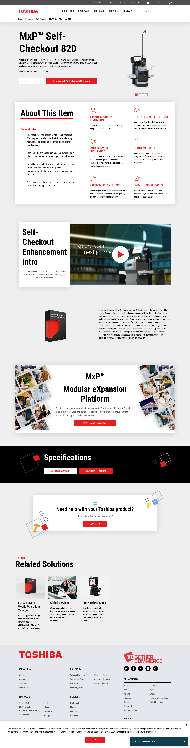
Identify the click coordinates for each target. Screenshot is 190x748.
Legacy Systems (101, 683)
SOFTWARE (99, 11)
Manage (73, 707)
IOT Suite (74, 683)
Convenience (24, 679)
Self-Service (41, 19)
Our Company (131, 679)
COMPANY (127, 11)
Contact (159, 3)
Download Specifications (96, 471)
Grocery (22, 675)
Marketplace (135, 3)
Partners (123, 3)
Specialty (23, 683)
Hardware (29, 19)
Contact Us (128, 706)
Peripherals (48, 711)
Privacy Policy (150, 732)
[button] (136, 94)
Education (128, 698)
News (152, 689)
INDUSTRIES (68, 11)
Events (152, 694)
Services (75, 696)
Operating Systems (102, 679)
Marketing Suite (76, 687)
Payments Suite (100, 675)
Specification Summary (60, 471)
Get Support (95, 524)
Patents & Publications (159, 698)
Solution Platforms (77, 675)
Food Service (24, 687)
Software (75, 668)
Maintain (73, 711)
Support (148, 3)
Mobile (46, 703)
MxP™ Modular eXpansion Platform (95, 423)
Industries (25, 668)
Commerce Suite (77, 679)
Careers (111, 3)
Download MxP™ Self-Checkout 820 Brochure (71, 81)
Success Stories (130, 710)
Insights (127, 694)
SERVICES (113, 11)
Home (19, 19)
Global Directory (97, 3)
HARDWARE (83, 11)
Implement (74, 703)
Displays (46, 715)
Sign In (170, 3)
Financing (74, 715)
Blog (125, 689)
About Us (127, 685)
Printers (46, 707)
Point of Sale (24, 703)
